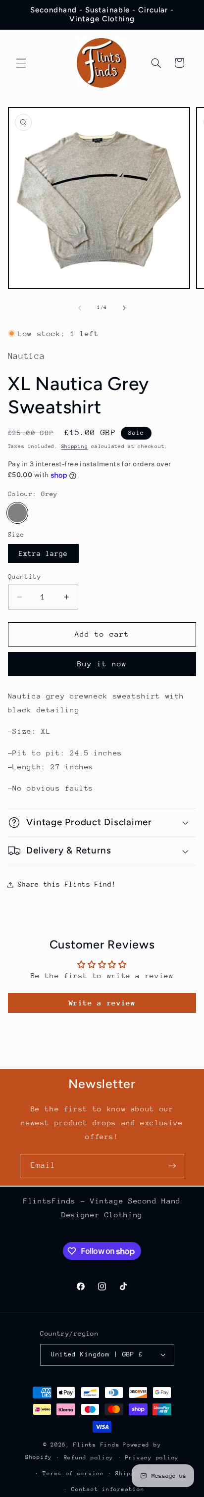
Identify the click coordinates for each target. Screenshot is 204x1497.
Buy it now (102, 663)
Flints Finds (96, 1445)
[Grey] (17, 512)
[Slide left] (80, 308)
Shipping (74, 446)
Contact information (107, 1489)
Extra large (43, 553)
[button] (20, 62)
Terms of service (73, 1473)
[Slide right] (124, 308)
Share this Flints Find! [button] (67, 884)
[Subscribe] (172, 1166)
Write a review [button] (102, 1002)
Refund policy (89, 1457)
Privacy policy (152, 1457)
